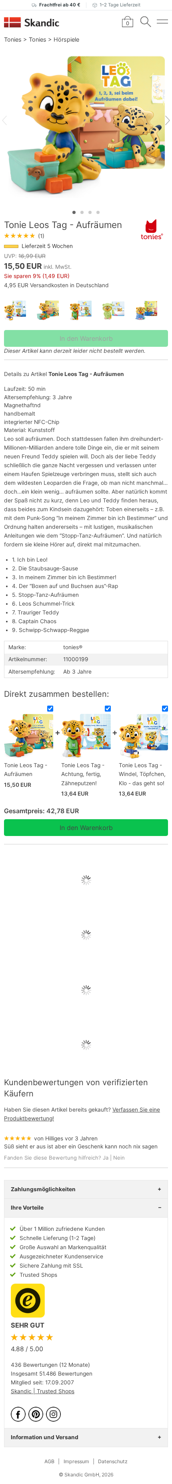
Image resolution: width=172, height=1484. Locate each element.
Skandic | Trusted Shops (42, 1391)
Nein (119, 1157)
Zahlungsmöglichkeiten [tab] (43, 1189)
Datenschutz (113, 1461)
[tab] (74, 212)
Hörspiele (66, 39)
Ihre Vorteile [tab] (27, 1207)
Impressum (76, 1461)
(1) (24, 236)
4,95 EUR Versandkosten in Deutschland (56, 285)
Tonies (13, 39)
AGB (49, 1461)
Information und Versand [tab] (44, 1437)
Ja (105, 1157)
